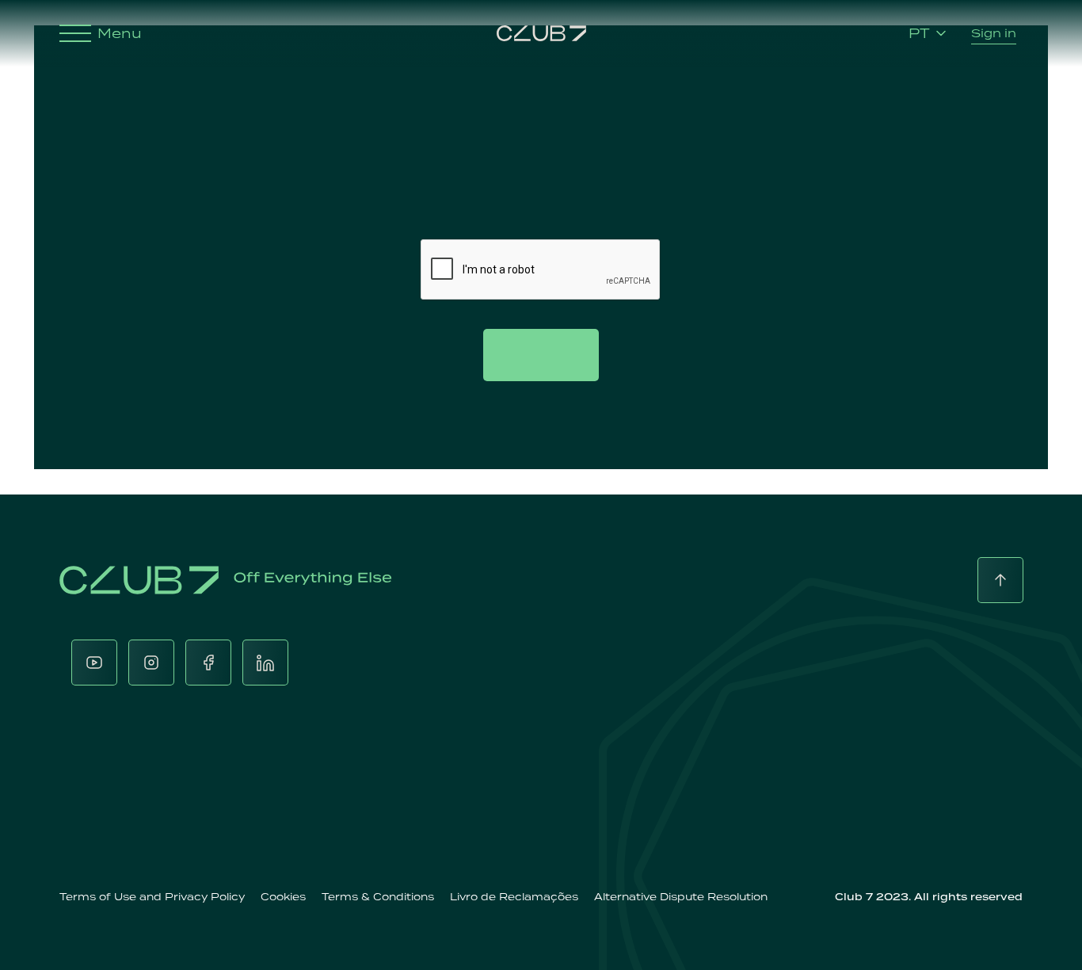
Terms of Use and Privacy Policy (152, 896)
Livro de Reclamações (514, 896)
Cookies (283, 896)
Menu (119, 33)
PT (919, 33)
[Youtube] (94, 662)
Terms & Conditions (378, 896)
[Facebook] (208, 662)
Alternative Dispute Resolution (681, 896)
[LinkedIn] (265, 662)
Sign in (993, 32)
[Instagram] (151, 662)
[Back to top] (1000, 580)
